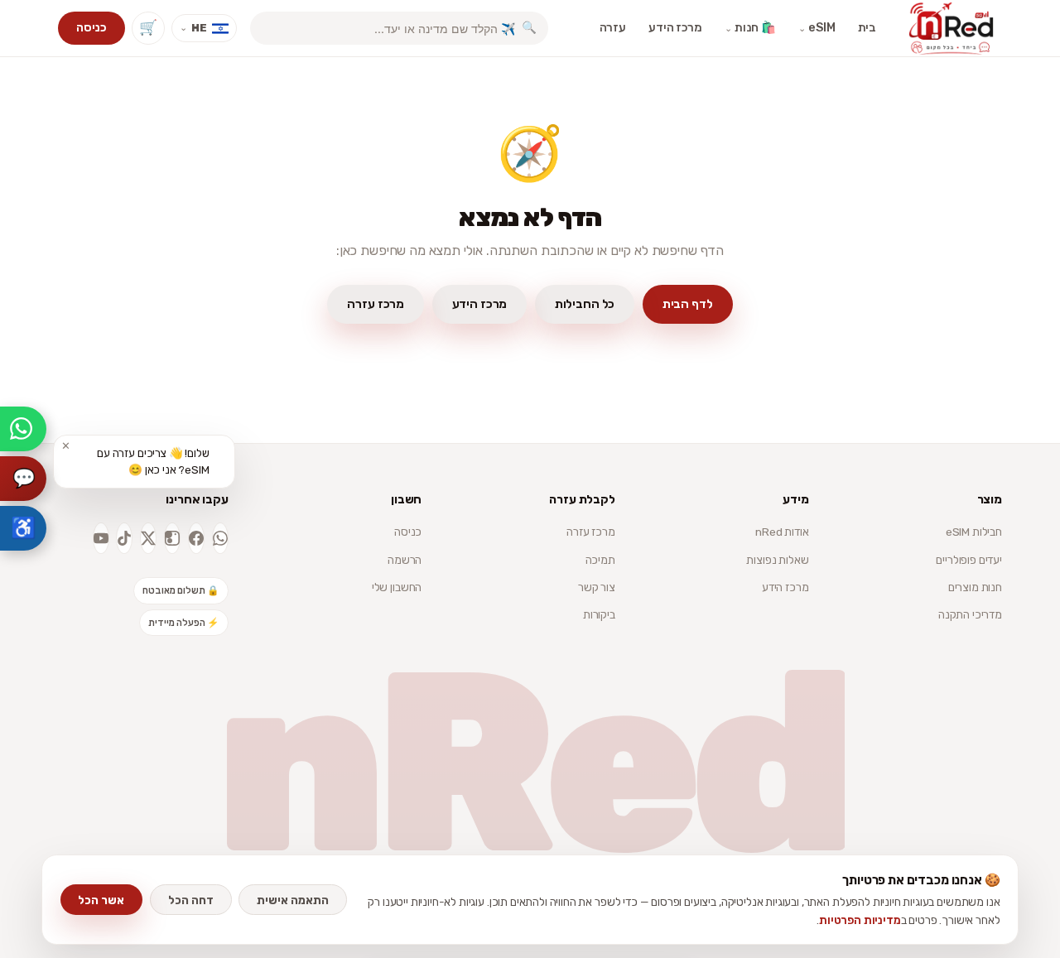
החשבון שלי (397, 587)
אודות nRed (781, 531)
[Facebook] (196, 538)
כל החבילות (584, 303)
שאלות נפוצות (777, 559)
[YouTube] (101, 538)
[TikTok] (124, 538)
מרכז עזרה (375, 303)
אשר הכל (101, 900)
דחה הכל (191, 900)
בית (867, 28)
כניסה (91, 28)
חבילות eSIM (974, 531)
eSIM (817, 28)
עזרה (613, 28)
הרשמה (405, 559)
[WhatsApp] (220, 538)
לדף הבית (687, 303)
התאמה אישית (293, 900)
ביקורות (599, 614)
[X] (148, 538)
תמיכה (600, 559)
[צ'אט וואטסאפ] (23, 429)
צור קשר (596, 587)
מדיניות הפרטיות (860, 920)
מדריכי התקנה (970, 614)
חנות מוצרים (975, 587)
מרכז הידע (675, 28)
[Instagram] (172, 538)
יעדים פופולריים (969, 559)
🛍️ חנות (750, 28)
